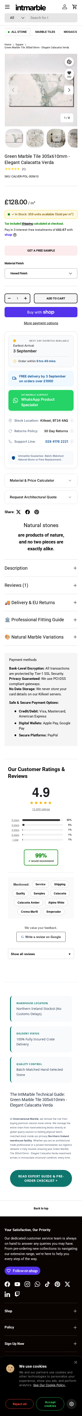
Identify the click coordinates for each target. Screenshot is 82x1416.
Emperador (53, 911)
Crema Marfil (29, 911)
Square (19, 44)
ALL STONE (19, 32)
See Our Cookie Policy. (49, 1385)
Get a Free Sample (41, 250)
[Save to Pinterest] (69, 61)
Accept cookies (50, 1404)
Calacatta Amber (29, 902)
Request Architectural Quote (33, 497)
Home (8, 44)
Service (41, 884)
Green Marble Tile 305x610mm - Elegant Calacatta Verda (37, 47)
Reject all (20, 1404)
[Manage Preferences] (72, 1404)
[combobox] (41, 17)
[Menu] (7, 7)
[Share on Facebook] (27, 512)
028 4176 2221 (56, 441)
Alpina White (56, 902)
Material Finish (14, 263)
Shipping (27, 223)
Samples (39, 893)
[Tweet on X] (18, 512)
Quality (20, 893)
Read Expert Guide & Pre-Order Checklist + (41, 1178)
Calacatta (60, 893)
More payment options (41, 323)
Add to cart (55, 298)
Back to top (41, 1208)
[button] (75, 7)
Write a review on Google (41, 937)
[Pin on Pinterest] (36, 512)
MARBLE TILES (45, 32)
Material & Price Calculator (32, 480)
